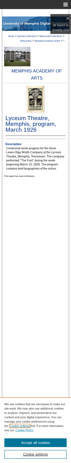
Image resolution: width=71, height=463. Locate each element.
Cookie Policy (24, 430)
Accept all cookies (35, 443)
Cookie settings (20, 425)
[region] (35, 430)
